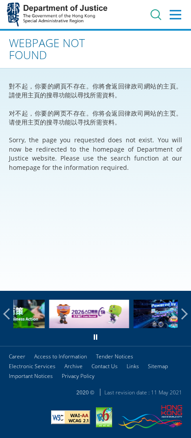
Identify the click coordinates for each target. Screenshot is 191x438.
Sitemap (158, 366)
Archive (73, 366)
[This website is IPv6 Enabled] (104, 418)
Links (133, 366)
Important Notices (31, 376)
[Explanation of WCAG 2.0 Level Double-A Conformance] (70, 418)
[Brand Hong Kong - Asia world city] (150, 418)
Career (17, 356)
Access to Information (60, 356)
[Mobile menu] (175, 15)
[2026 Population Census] (75, 325)
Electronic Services (32, 366)
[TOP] (179, 279)
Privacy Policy (78, 376)
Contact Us (105, 366)
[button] (9, 314)
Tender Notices (114, 356)
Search (156, 14)
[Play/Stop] (95, 337)
